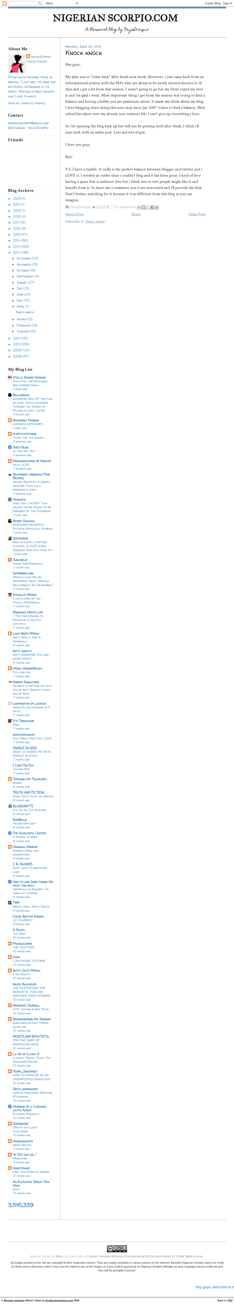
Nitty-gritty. (22, 651)
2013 (17, 246)
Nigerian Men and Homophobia (26, 852)
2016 (17, 228)
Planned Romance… (27, 1114)
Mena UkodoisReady (27, 668)
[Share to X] (148, 207)
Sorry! (17, 783)
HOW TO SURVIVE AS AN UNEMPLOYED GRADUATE (32, 1077)
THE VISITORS (23, 947)
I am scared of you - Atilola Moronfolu (28, 600)
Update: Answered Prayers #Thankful (32, 1094)
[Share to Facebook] (152, 207)
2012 (17, 252)
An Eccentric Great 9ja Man (31, 1183)
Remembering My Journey (32, 1019)
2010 (17, 344)
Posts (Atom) (95, 221)
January (23, 331)
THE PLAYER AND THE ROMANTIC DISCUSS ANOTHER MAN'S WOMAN (31, 992)
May (20, 300)
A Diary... (20, 930)
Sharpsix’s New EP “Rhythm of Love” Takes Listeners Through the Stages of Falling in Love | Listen (32, 405)
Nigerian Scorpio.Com (115, 18)
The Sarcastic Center (29, 833)
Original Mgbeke (25, 847)
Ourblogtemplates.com (59, 1300)
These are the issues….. (29, 437)
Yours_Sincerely (25, 1071)
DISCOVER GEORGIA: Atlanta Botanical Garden (33, 527)
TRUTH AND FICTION (28, 792)
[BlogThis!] (143, 207)
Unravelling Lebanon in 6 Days (31, 709)
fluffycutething (24, 434)
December (24, 258)
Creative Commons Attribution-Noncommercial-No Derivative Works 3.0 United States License (145, 1256)
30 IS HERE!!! (22, 920)
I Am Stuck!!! (21, 974)
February (24, 325)
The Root (19, 933)
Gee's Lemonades (25, 1089)
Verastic (19, 499)
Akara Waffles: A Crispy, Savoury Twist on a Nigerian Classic (31, 486)
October (23, 270)
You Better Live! (24, 823)
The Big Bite (21, 769)
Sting (59, 1256)
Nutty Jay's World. (27, 970)
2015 (17, 234)
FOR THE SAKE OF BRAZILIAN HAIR (26, 1042)
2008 (18, 356)
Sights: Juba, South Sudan (31, 906)
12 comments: (125, 206)
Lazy (16, 1189)
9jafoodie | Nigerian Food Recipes (31, 476)
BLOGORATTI (23, 806)
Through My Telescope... (30, 779)
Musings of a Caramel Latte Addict (30, 1108)
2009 (17, 350)
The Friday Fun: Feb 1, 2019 (32, 738)
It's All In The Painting (29, 810)
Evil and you (22, 672)
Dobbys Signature (26, 682)
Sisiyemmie (20, 538)
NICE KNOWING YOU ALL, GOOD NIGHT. (31, 657)
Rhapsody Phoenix (26, 420)
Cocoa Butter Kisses (28, 916)
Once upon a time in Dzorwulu (27, 639)
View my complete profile (26, 103)
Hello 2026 (21, 465)
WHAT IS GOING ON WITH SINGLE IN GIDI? (32, 754)
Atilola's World (25, 594)
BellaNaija (21, 395)
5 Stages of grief (25, 837)
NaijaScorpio (41, 56)
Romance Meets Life (28, 612)
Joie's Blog (20, 447)
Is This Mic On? (24, 451)
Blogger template (14, 1300)
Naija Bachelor (24, 984)
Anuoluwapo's (23, 1141)
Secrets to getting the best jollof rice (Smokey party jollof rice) (32, 690)
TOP (230, 1300)
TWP (16, 902)
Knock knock (25, 312)
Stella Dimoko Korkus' (29, 377)
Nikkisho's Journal (26, 1005)
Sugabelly (20, 559)
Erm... (16, 724)
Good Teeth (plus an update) (33, 796)
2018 (17, 216)
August (22, 282)
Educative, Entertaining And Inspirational (30, 383)
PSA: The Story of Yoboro (31, 1172)
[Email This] (139, 207)
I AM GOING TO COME (29, 961)
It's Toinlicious (23, 721)
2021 (17, 204)
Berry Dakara (24, 521)
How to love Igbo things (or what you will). (33, 883)
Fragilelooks (22, 943)
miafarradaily (24, 734)
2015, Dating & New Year (30, 1009)
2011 (16, 338)
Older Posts (197, 214)
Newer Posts (74, 214)
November (24, 264)
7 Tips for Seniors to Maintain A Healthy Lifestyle (28, 620)
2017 (17, 222)
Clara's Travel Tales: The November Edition (32, 1060)
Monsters (20, 1158)
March (22, 319)
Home (136, 214)
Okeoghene (21, 1123)
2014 (17, 240)
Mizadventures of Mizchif (32, 461)
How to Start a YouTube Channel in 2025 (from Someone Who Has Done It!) (32, 546)
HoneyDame (21, 1168)
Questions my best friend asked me (31, 1025)
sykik (16, 957)
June (20, 294)
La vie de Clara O (26, 1054)
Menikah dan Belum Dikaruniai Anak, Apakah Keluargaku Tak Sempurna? (33, 581)
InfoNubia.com (23, 573)
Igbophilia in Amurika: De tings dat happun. (31, 891)
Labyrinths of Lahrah (29, 703)
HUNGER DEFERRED (28, 424)
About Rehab (22, 1145)
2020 (17, 210)
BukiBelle (20, 819)
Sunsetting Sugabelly (28, 563)
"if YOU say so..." (25, 1154)
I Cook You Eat (23, 765)
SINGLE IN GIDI (25, 748)
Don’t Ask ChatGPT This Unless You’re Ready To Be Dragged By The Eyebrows (32, 507)
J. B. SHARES (22, 864)
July (20, 288)
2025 (17, 198)
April (21, 306)
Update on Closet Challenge (25, 1129)
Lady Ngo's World (26, 633)
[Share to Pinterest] (156, 207)
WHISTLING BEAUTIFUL (31, 1036)
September (25, 276)
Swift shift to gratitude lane (30, 870)
